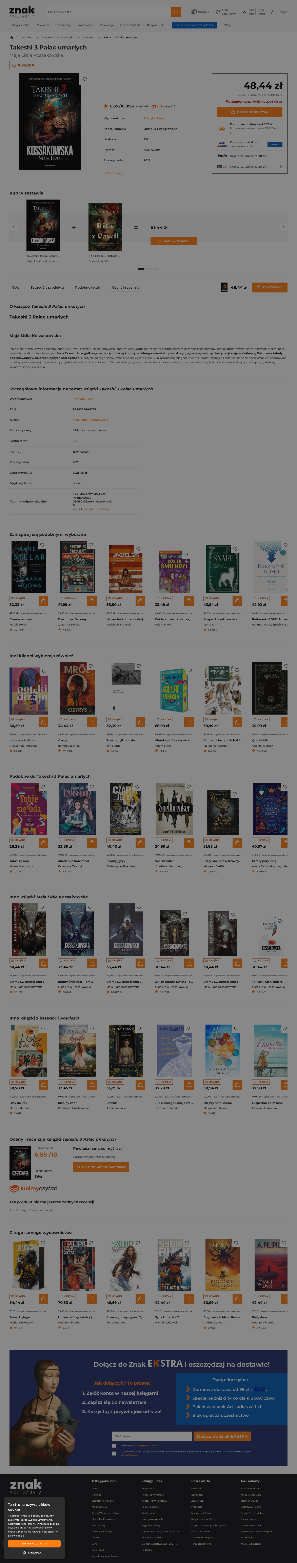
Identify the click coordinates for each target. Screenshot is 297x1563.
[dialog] (34, 1528)
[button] (34, 1552)
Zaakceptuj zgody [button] (34, 1543)
